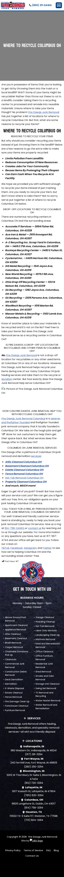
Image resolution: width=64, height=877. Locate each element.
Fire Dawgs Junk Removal (43, 112)
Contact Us (32, 855)
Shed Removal (43, 671)
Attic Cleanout (13, 634)
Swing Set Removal (46, 688)
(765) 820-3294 (33, 795)
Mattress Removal (45, 639)
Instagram (30, 548)
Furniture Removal (15, 710)
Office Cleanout (44, 651)
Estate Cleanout (14, 692)
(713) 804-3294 (33, 820)
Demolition (11, 683)
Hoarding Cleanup (45, 621)
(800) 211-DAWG (41, 5)
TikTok (5, 548)
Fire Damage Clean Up (17, 701)
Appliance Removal (15, 629)
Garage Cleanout (45, 617)
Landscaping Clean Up (48, 635)
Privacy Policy (13, 850)
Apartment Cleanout (16, 625)
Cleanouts (10, 659)
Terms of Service (33, 850)
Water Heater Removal (48, 700)
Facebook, (16, 548)
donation (6, 379)
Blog (56, 850)
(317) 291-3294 (34, 754)
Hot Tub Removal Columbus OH (24, 478)
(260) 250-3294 (33, 766)
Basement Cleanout (16, 638)
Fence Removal (13, 697)
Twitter (47, 548)
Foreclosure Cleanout (16, 705)
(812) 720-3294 (34, 783)
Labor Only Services (46, 630)
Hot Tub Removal (45, 626)
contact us (34, 528)
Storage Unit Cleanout (48, 683)
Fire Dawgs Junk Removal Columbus (23, 418)
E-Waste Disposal (14, 688)
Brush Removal (13, 642)
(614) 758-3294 (33, 807)
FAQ (48, 850)
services (36, 456)
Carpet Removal (14, 647)
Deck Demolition (14, 679)
